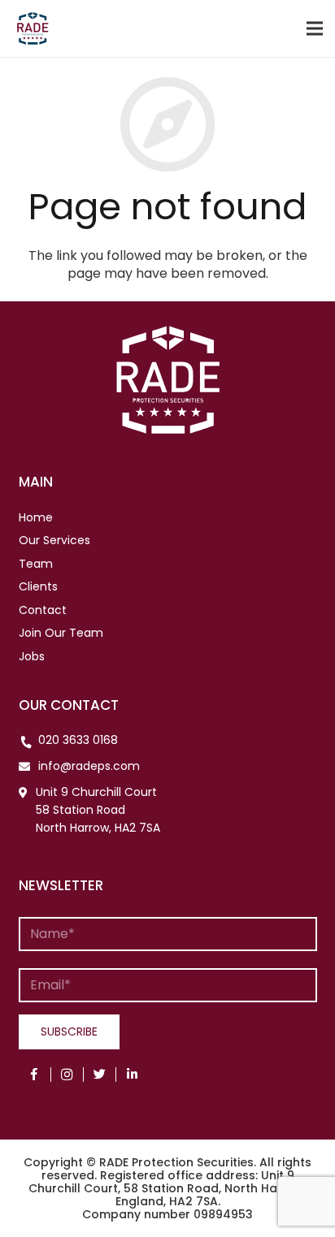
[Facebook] (35, 1074)
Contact (43, 610)
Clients (38, 586)
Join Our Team (61, 633)
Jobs (32, 656)
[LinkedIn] (132, 1074)
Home (36, 517)
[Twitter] (100, 1074)
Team (36, 564)
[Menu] (315, 28)
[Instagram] (67, 1074)
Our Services (54, 540)
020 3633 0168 (78, 740)
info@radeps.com (89, 766)
